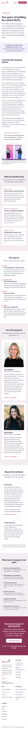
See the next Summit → (11, 514)
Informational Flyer (21, 689)
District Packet (19, 692)
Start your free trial (17, 646)
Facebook (4, 711)
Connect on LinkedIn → (10, 397)
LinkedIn (4, 716)
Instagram (4, 714)
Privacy (4, 694)
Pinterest (4, 719)
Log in (15, 2)
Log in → (4, 678)
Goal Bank (18, 672)
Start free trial (22, 2)
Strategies (18, 674)
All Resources (19, 694)
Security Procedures (7, 697)
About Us (4, 706)
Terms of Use (5, 692)
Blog (3, 709)
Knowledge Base (6, 689)
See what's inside (14, 640)
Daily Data (18, 677)
